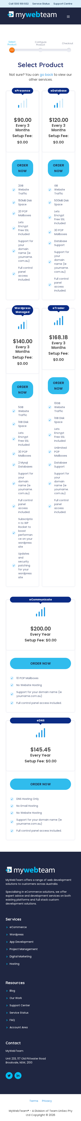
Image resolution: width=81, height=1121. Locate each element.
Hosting (14, 964)
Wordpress (17, 934)
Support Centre (62, 3)
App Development (22, 942)
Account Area (19, 1027)
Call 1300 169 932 (19, 3)
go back (46, 74)
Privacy (47, 1101)
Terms (33, 1101)
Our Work (16, 998)
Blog (12, 991)
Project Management (24, 949)
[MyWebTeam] (32, 14)
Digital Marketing (20, 956)
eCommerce (18, 927)
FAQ (12, 1020)
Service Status (41, 3)
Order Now (22, 168)
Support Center (20, 1005)
